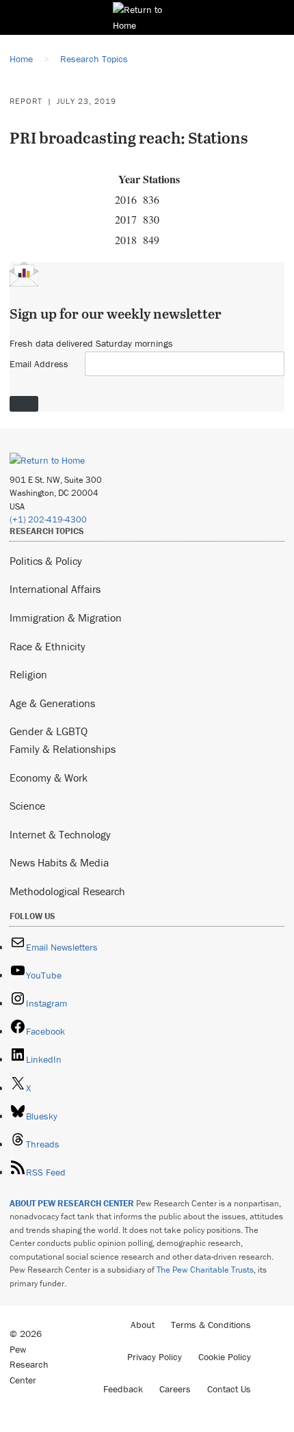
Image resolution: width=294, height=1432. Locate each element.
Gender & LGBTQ (49, 731)
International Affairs (55, 589)
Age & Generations (52, 703)
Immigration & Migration (66, 617)
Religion (28, 674)
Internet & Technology (60, 834)
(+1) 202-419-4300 (48, 519)
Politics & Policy (46, 561)
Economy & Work (49, 777)
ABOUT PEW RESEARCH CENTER (72, 1203)
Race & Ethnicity (47, 646)
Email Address (39, 364)
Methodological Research (67, 891)
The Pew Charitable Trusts (205, 1269)
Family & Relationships (63, 749)
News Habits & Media (59, 862)
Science (27, 805)
